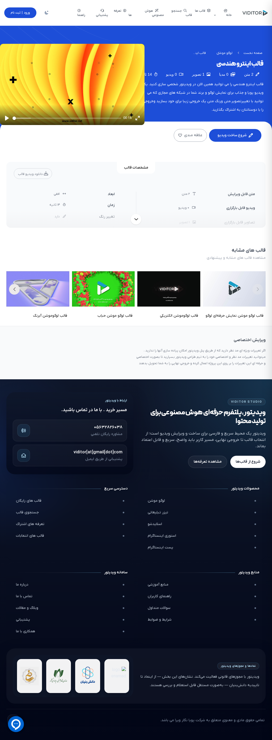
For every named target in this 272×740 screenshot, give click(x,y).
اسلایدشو (155, 524)
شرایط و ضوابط (160, 619)
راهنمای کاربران (159, 596)
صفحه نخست (253, 53)
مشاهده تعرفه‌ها (208, 461)
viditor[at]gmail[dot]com (98, 452)
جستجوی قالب (27, 512)
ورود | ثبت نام (20, 13)
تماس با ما (24, 596)
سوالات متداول (159, 607)
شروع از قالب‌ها (248, 461)
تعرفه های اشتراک (30, 524)
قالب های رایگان (28, 500)
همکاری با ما (25, 631)
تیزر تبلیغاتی (158, 512)
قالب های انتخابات (30, 535)
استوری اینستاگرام (162, 535)
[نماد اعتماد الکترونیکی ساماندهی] (29, 676)
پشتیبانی (23, 619)
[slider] (66, 118)
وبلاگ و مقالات (27, 607)
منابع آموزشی (158, 584)
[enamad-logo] (116, 676)
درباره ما (22, 584)
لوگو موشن (224, 53)
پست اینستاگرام (160, 547)
